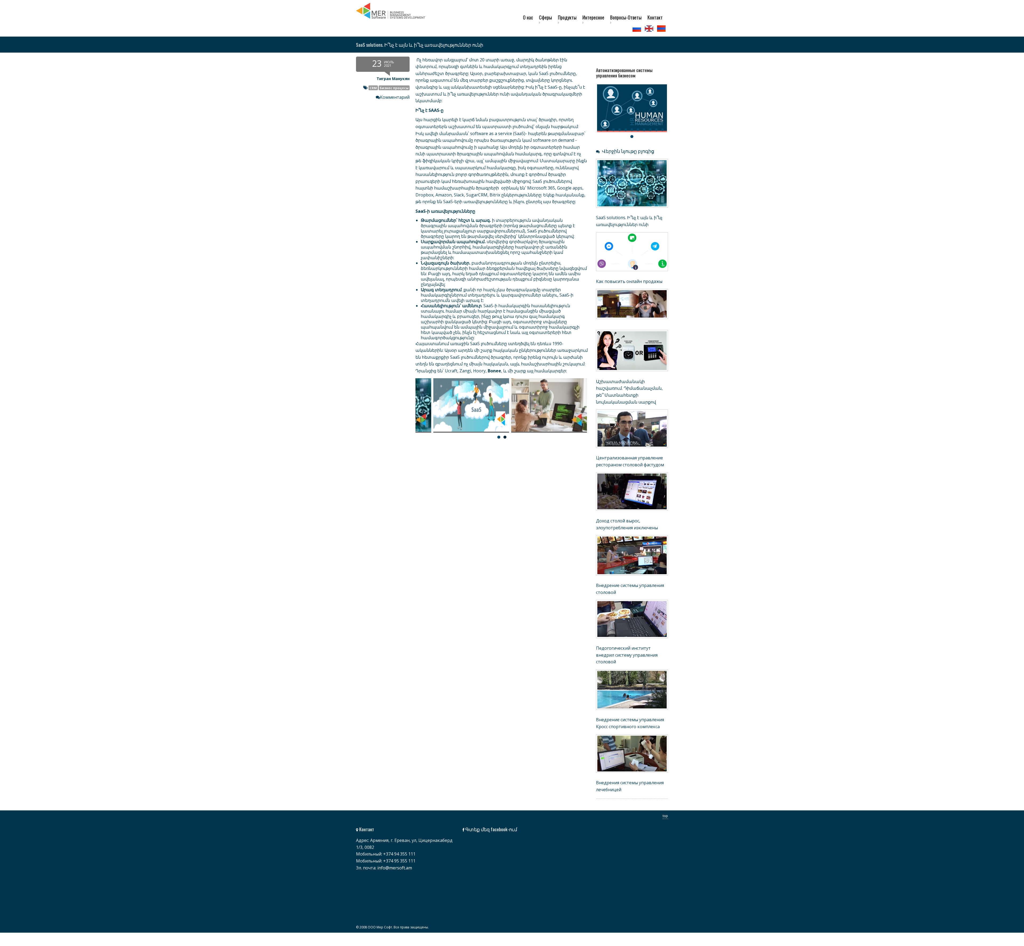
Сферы (545, 17)
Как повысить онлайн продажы (629, 281)
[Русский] (637, 28)
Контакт (655, 17)
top (665, 815)
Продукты (567, 17)
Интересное (593, 17)
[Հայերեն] (662, 28)
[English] (649, 28)
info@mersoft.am (394, 868)
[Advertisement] (472, 488)
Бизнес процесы (394, 88)
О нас (528, 17)
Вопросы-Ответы (626, 17)
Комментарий (395, 97)
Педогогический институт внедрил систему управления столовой (627, 655)
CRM (373, 88)
